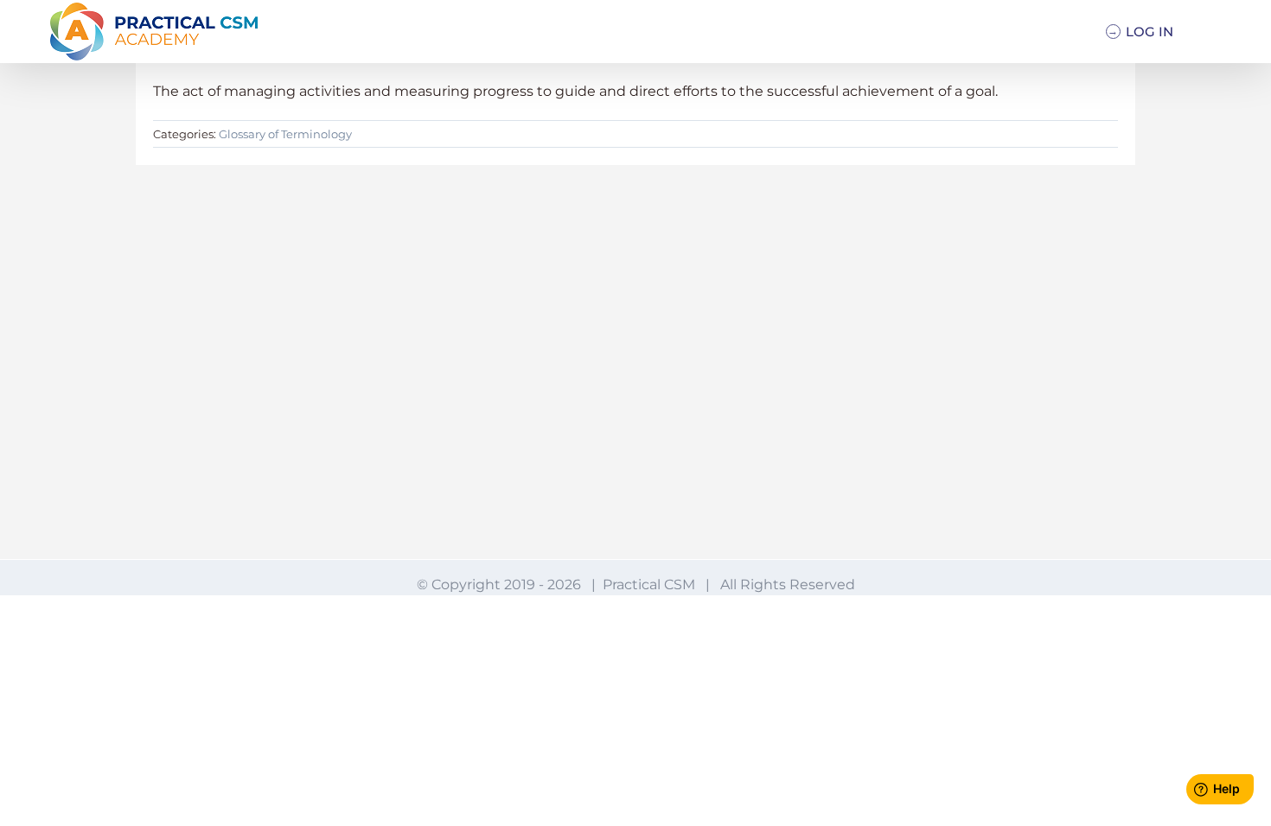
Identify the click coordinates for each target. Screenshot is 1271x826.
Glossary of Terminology (285, 134)
